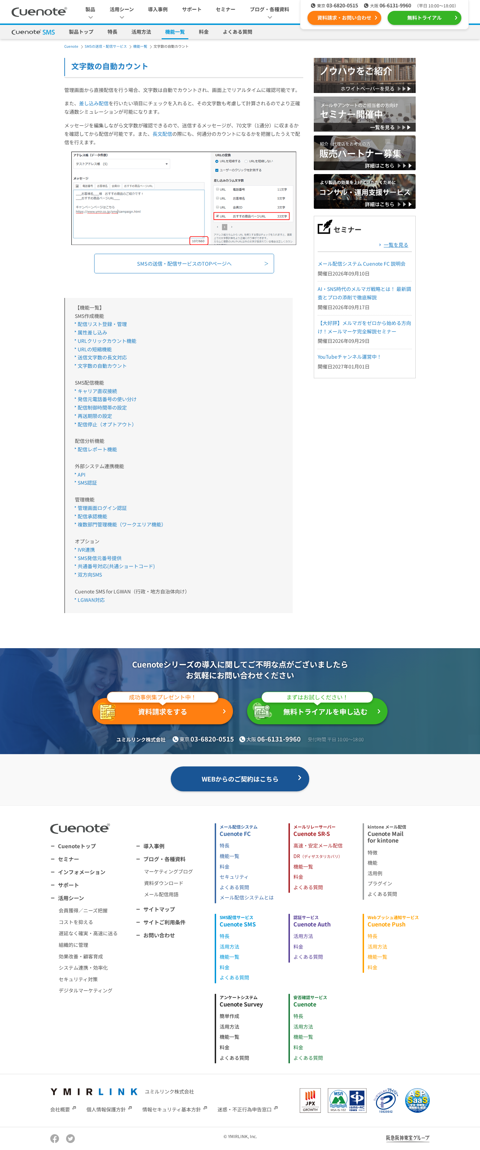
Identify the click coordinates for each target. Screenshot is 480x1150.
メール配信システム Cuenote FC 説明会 (362, 263)
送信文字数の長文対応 (102, 357)
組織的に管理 (73, 944)
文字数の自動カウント (102, 365)
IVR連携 (86, 549)
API (81, 474)
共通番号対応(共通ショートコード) (116, 566)
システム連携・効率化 (83, 967)
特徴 (372, 852)
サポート (192, 9)
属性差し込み (92, 332)
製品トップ (81, 31)
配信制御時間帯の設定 (102, 407)
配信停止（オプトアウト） (107, 424)
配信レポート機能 (97, 449)
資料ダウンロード (163, 882)
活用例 (375, 873)
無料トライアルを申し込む (325, 707)
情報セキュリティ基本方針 (171, 1109)
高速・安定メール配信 (318, 845)
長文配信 (162, 133)
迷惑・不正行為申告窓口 (245, 1109)
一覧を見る (396, 244)
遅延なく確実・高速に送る (88, 933)
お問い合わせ (159, 935)
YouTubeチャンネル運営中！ (350, 356)
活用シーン (71, 898)
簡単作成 (229, 1015)
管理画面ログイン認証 (102, 507)
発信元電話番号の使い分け (107, 399)
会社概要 (60, 1109)
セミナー (225, 9)
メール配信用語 (161, 894)
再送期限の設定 (95, 415)
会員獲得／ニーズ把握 (83, 910)
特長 (112, 31)
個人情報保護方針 (106, 1109)
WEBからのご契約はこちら (240, 778)
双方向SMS (90, 574)
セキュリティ (234, 876)
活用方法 (141, 31)
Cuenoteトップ (77, 846)
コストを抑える (76, 921)
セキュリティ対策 (78, 979)
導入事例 (158, 9)
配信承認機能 (92, 516)
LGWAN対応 (91, 599)
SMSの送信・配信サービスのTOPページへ (184, 263)
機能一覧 (175, 31)
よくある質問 (237, 31)
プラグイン (380, 883)
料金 (204, 31)
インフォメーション (81, 872)
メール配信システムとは (247, 897)
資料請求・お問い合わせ (344, 17)
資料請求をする (162, 707)
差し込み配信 (94, 103)
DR (317, 855)
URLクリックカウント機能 (107, 340)
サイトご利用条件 (164, 922)
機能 (372, 862)
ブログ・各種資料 (164, 859)
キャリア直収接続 (97, 390)
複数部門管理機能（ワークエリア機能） (122, 524)
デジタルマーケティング (85, 990)
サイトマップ (159, 909)
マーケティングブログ (168, 871)
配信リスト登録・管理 (102, 323)
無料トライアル (424, 17)
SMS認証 (87, 482)
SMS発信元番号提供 (100, 557)
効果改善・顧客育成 (81, 956)
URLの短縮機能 (95, 349)
